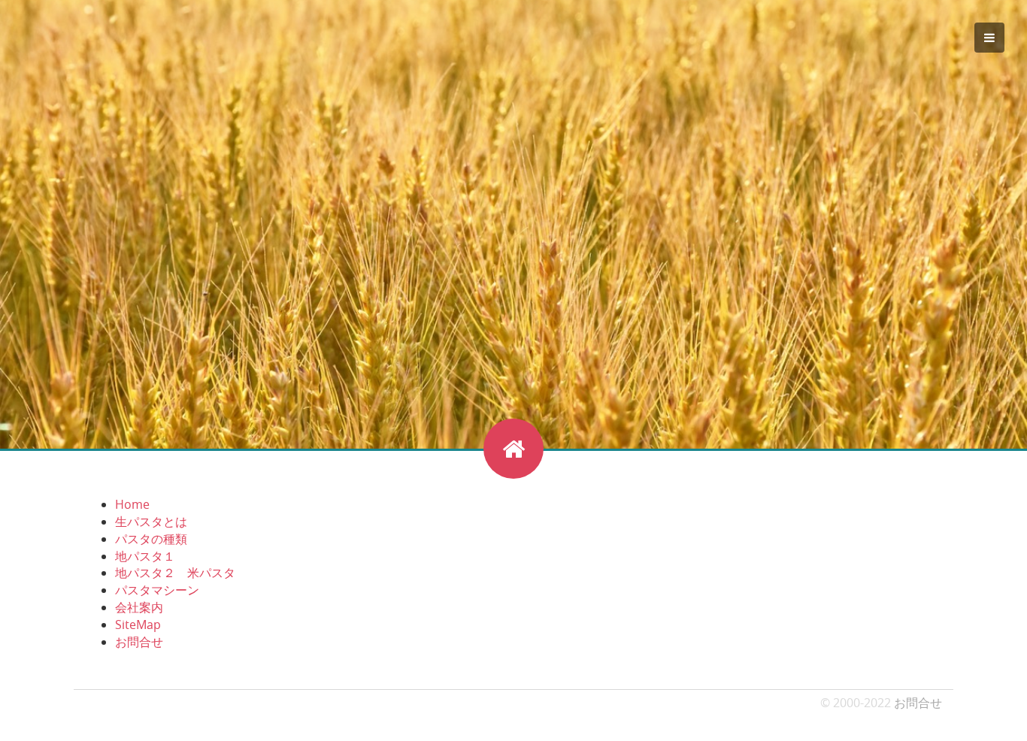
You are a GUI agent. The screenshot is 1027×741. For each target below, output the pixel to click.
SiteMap (138, 624)
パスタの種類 (151, 539)
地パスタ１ (145, 556)
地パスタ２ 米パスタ (175, 572)
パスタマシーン (157, 590)
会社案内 (139, 607)
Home (132, 504)
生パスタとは (151, 521)
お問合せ (139, 642)
